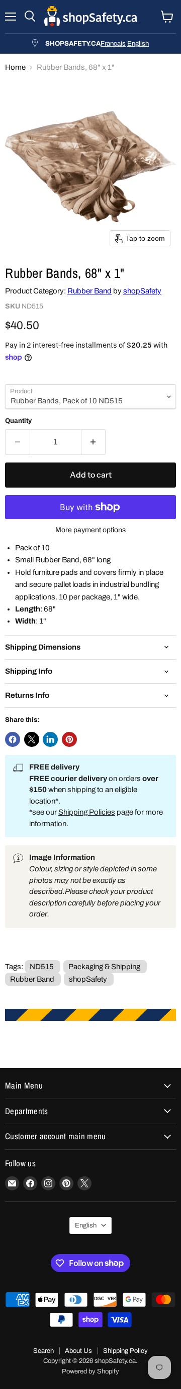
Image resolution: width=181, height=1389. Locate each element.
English (138, 43)
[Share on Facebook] (12, 739)
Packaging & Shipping (104, 967)
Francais (113, 43)
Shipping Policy (125, 1350)
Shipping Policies (86, 812)
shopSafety (142, 291)
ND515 (42, 967)
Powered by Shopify (90, 1371)
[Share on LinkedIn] (50, 739)
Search (43, 1350)
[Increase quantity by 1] (93, 441)
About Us (78, 1350)
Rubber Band (89, 291)
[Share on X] (31, 739)
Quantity (18, 420)
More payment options (90, 530)
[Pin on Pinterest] (69, 739)
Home (15, 67)
